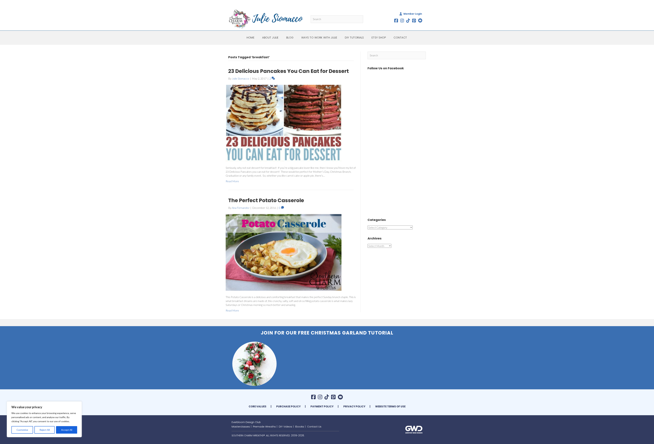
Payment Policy (321, 406)
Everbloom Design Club (246, 422)
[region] (44, 419)
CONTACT (400, 38)
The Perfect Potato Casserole (266, 200)
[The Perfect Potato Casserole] (283, 252)
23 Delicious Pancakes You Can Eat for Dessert (288, 71)
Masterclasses (241, 426)
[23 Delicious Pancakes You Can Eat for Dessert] (283, 122)
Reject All (45, 429)
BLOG (290, 38)
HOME (250, 38)
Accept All (66, 429)
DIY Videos (285, 426)
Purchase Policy (288, 406)
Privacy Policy (354, 406)
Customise (22, 429)
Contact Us (314, 426)
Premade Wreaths (264, 426)
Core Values (257, 406)
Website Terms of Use (390, 406)
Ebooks (299, 426)
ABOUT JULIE (270, 38)
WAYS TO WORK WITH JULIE (319, 38)
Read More (232, 181)
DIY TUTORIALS (354, 38)
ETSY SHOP (379, 38)
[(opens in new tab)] (413, 429)
